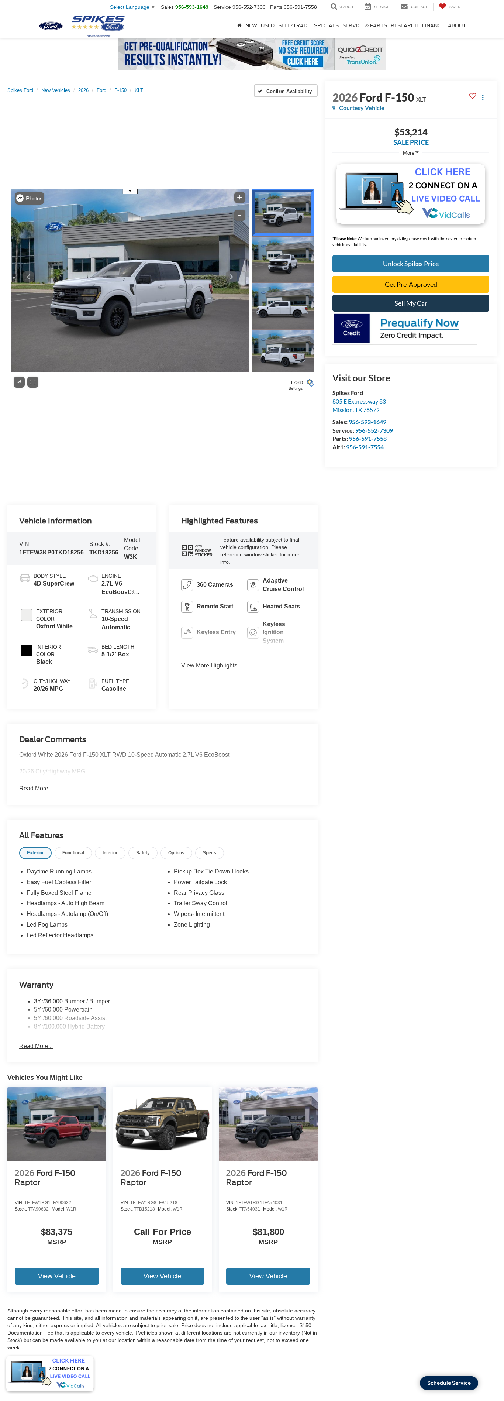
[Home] (239, 26)
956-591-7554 (365, 446)
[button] (197, 550)
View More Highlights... (211, 665)
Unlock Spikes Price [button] (411, 264)
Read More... (36, 788)
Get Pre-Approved (411, 284)
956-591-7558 (368, 438)
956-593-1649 (367, 421)
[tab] (35, 853)
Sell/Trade (294, 25)
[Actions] (482, 97)
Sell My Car (410, 303)
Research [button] (404, 25)
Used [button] (268, 25)
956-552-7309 (374, 430)
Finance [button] (433, 25)
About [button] (457, 25)
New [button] (251, 25)
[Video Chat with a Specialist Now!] (410, 193)
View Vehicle (57, 1276)
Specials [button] (326, 25)
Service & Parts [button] (364, 25)
